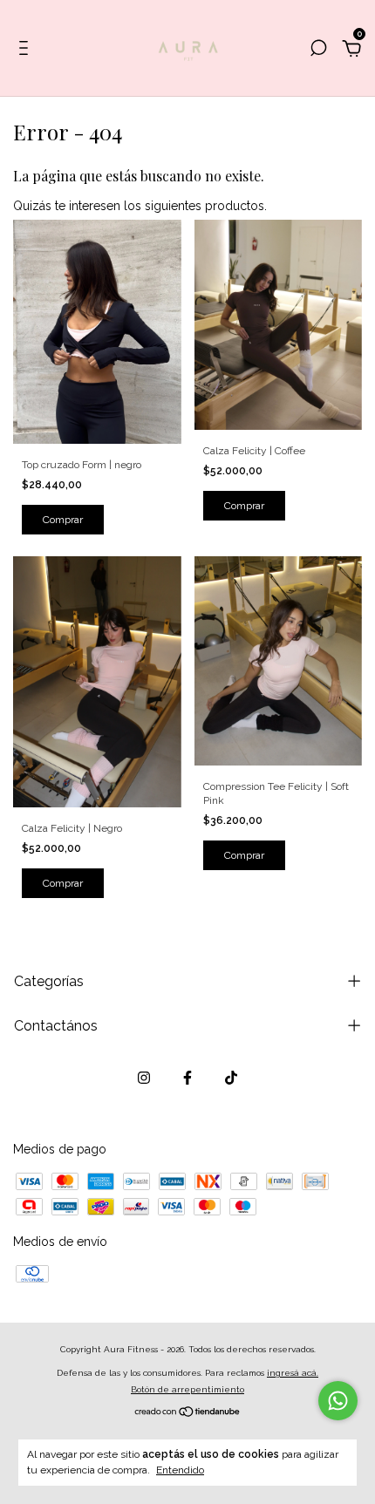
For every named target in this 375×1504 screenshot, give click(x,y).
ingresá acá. (292, 1373)
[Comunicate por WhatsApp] (338, 1400)
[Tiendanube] (187, 1413)
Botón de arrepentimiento (187, 1389)
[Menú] (26, 50)
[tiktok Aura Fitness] (231, 1078)
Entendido (180, 1470)
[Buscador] (318, 50)
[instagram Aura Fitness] (144, 1078)
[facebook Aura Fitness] (187, 1078)
